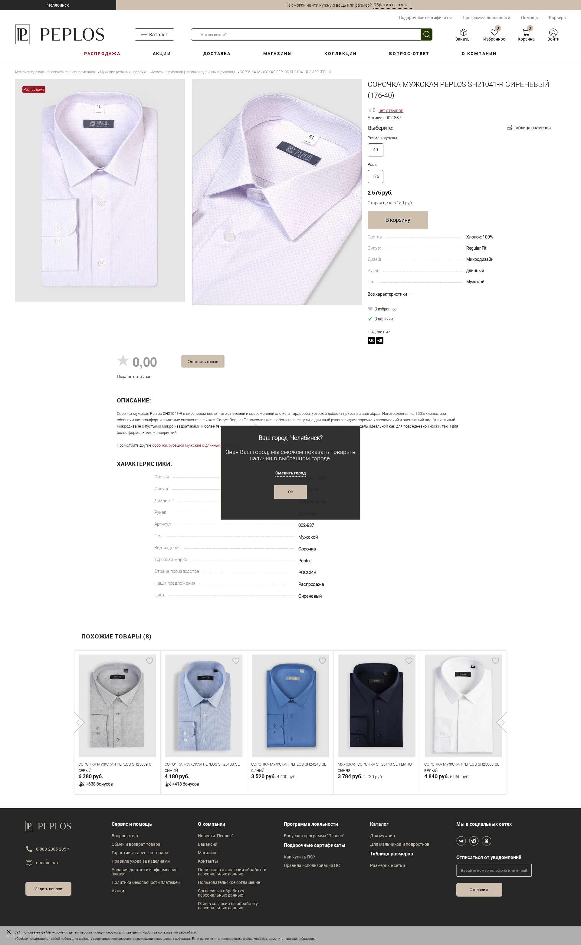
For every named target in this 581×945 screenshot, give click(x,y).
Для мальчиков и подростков (399, 844)
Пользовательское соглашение (229, 882)
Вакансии (207, 844)
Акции (162, 53)
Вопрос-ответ (409, 53)
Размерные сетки (387, 865)
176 (375, 176)
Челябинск (58, 5)
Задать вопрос (48, 889)
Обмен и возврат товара (136, 844)
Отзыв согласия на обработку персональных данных (228, 905)
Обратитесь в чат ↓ (392, 4)
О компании (479, 53)
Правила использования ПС (312, 865)
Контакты (208, 861)
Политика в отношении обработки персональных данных (232, 871)
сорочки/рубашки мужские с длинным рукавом (195, 445)
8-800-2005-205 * (52, 849)
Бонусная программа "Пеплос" (314, 835)
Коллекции (340, 53)
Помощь (529, 17)
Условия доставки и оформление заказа (144, 871)
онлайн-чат (47, 862)
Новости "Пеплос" (215, 835)
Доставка (217, 53)
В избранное (386, 309)
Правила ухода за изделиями (141, 861)
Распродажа (102, 53)
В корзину (398, 220)
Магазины (277, 53)
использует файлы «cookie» (44, 932)
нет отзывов (391, 110)
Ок (290, 492)
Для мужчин (382, 835)
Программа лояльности (486, 17)
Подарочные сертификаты (425, 17)
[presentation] (79, 722)
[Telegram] (379, 340)
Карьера (557, 17)
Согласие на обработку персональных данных (221, 892)
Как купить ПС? (299, 857)
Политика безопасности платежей (146, 882)
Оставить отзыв (203, 361)
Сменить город (290, 473)
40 (375, 149)
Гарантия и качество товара (140, 852)
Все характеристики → (390, 294)
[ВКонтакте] (371, 340)
